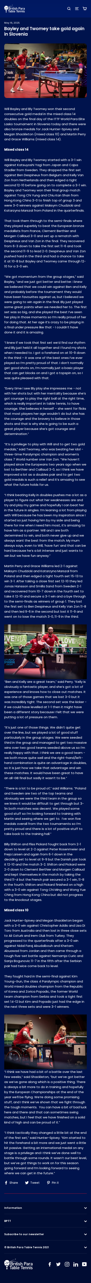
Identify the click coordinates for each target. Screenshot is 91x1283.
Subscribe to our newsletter (24, 1234)
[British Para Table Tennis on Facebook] (49, 1264)
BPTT (7, 1221)
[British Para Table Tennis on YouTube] (84, 1264)
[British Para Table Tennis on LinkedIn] (75, 1264)
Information (13, 1208)
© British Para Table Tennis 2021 (26, 1247)
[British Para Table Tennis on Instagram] (67, 1264)
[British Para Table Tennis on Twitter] (58, 1264)
